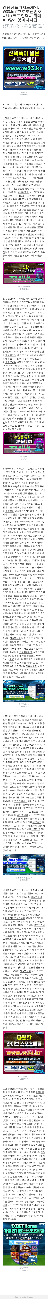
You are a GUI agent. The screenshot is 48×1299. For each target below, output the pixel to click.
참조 (26, 1006)
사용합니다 (30, 393)
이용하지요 (31, 334)
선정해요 (36, 829)
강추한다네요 (31, 241)
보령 (5, 1088)
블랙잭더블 (8, 468)
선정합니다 (15, 638)
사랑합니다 (25, 971)
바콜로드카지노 (17, 942)
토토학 (13, 790)
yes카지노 (28, 142)
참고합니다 (15, 411)
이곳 (15, 839)
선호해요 (28, 163)
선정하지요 (20, 316)
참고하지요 (10, 355)
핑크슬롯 (7, 890)
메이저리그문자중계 (15, 918)
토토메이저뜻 (25, 652)
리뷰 (11, 779)
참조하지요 (25, 376)
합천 (12, 220)
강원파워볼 (23, 192)
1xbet (29, 1187)
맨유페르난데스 (34, 751)
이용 (11, 659)
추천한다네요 (20, 801)
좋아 (18, 521)
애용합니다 (32, 1016)
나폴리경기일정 (10, 716)
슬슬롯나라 (10, 362)
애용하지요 (36, 932)
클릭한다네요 (18, 734)
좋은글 (17, 613)
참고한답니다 (25, 953)
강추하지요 (31, 666)
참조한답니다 (34, 202)
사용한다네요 (12, 305)
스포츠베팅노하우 (25, 588)
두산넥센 (7, 118)
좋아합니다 (22, 815)
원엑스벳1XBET (24, 135)
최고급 (27, 1120)
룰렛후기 (9, 511)
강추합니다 (32, 744)
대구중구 (36, 822)
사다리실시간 (35, 174)
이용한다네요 (28, 556)
